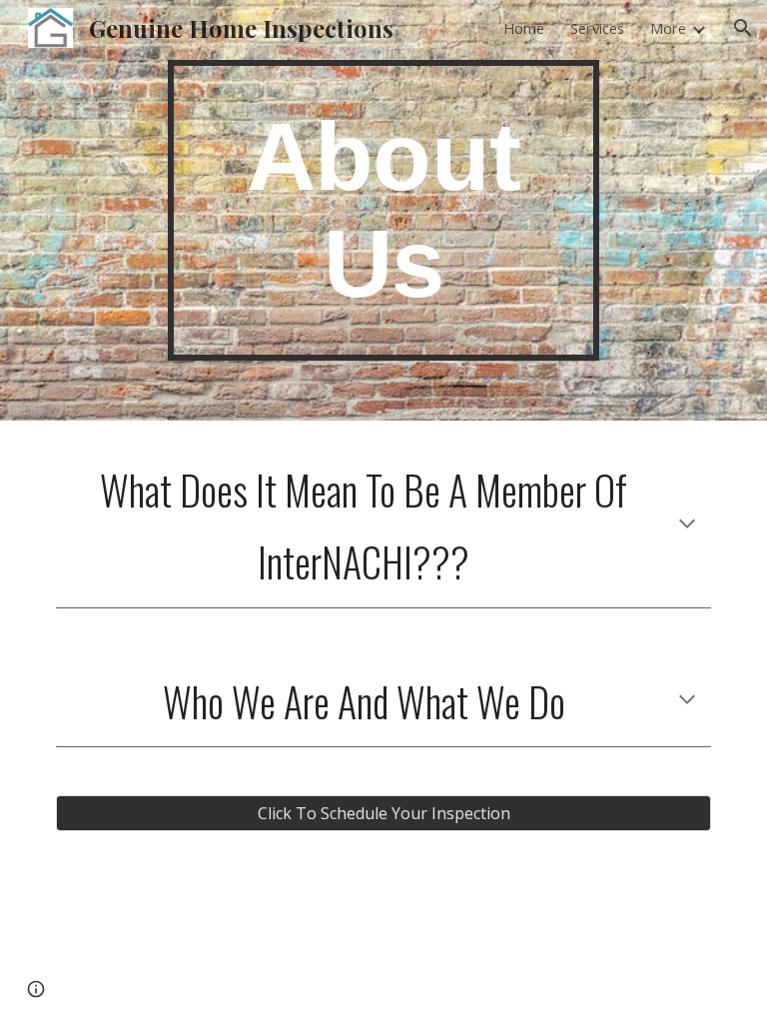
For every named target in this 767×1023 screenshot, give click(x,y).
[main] (383, 210)
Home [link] (523, 28)
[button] (743, 28)
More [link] (668, 28)
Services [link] (597, 28)
